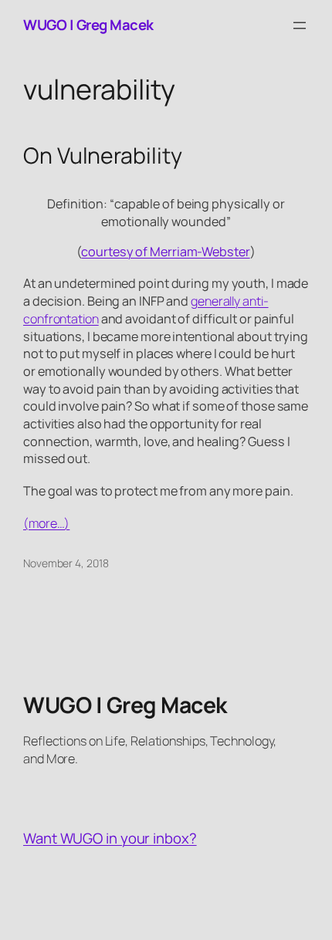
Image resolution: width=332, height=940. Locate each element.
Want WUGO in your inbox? (110, 838)
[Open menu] (299, 25)
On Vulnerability (102, 156)
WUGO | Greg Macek (88, 25)
